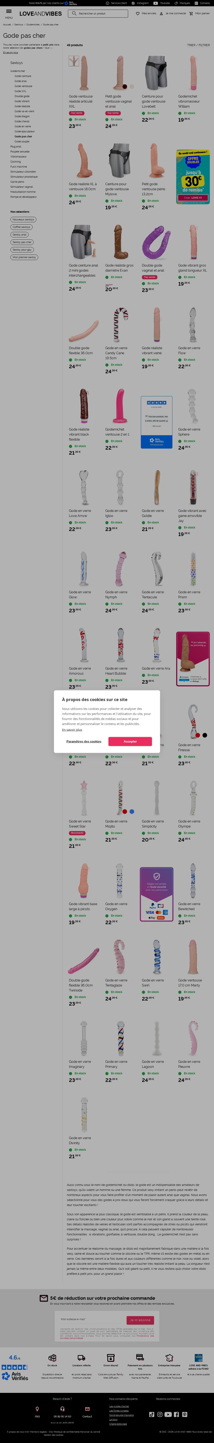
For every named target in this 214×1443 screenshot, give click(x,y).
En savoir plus (72, 729)
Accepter (130, 741)
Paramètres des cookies (83, 741)
